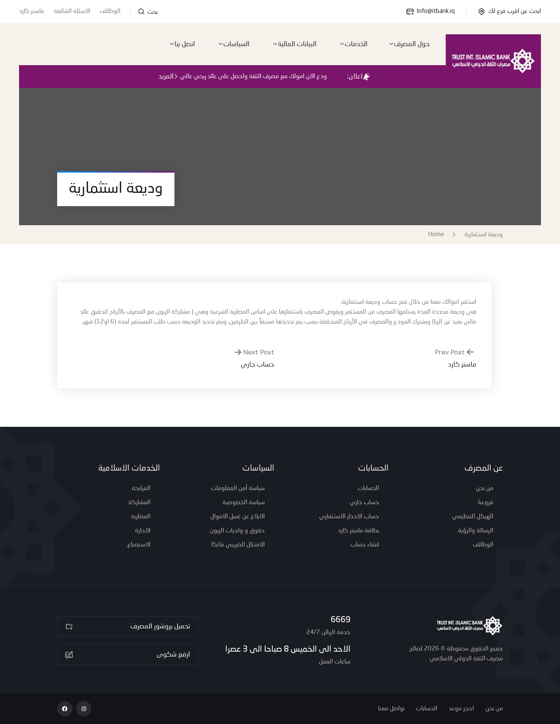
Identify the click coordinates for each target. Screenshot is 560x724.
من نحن (484, 488)
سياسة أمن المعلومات (238, 488)
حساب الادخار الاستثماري (349, 517)
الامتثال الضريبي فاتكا (238, 545)
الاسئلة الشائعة (72, 11)
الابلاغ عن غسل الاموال (237, 517)
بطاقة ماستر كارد (358, 531)
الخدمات (356, 44)
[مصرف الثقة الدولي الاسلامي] (493, 61)
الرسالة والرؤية (475, 531)
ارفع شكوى (173, 654)
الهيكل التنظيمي (472, 517)
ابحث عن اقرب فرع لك (514, 11)
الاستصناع (138, 545)
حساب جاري (364, 503)
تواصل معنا (391, 709)
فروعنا (485, 503)
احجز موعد (461, 709)
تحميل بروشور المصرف (160, 626)
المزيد (166, 76)
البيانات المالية (297, 44)
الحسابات (368, 488)
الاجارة (142, 531)
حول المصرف (412, 44)
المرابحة (141, 488)
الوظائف (110, 11)
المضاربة (140, 517)
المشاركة (139, 503)
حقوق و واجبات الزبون (237, 531)
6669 (340, 620)
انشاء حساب (364, 545)
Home (437, 235)
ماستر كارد (31, 11)
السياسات (236, 44)
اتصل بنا (184, 44)
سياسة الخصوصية (243, 503)
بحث (152, 12)
